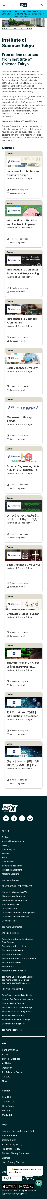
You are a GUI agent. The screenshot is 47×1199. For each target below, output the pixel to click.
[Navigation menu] (4, 5)
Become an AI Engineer (13, 1023)
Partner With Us (10, 1050)
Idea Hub (7, 1097)
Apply (29, 1178)
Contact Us (8, 1101)
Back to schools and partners (17, 28)
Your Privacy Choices (13, 1162)
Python (5, 837)
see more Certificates (12, 927)
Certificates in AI (10, 908)
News (5, 1081)
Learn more (23, 16)
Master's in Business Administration (19, 958)
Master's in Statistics (11, 962)
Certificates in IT (9, 920)
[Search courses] (42, 4)
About (5, 1054)
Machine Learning (10, 874)
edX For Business (11, 1058)
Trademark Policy (11, 1149)
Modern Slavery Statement (16, 1153)
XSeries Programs (10, 904)
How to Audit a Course (13, 1003)
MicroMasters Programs (13, 896)
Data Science (8, 861)
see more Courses (10, 880)
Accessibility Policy (12, 1144)
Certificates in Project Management (18, 912)
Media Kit (7, 1115)
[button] (6, 818)
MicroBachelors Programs (14, 900)
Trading (5, 845)
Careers (6, 1076)
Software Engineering (12, 865)
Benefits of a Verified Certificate (17, 995)
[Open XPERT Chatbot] (38, 1181)
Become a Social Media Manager (17, 1007)
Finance (6, 853)
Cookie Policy (9, 1140)
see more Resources (12, 1030)
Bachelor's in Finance (12, 950)
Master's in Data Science (14, 970)
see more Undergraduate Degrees (18, 977)
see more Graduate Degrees (15, 980)
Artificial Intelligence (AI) (13, 841)
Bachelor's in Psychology (14, 946)
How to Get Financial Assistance (17, 999)
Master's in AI (8, 966)
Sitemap (6, 1157)
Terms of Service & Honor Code (18, 1131)
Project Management (12, 870)
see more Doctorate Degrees (16, 983)
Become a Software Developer (16, 1019)
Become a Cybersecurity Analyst (17, 1011)
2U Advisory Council (12, 1072)
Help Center (8, 1106)
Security (6, 1110)
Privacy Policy (9, 1135)
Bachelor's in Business (13, 954)
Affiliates (6, 1063)
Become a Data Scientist (13, 1015)
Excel (4, 857)
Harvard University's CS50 (14, 892)
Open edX (7, 1067)
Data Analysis (8, 849)
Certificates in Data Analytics (15, 916)
